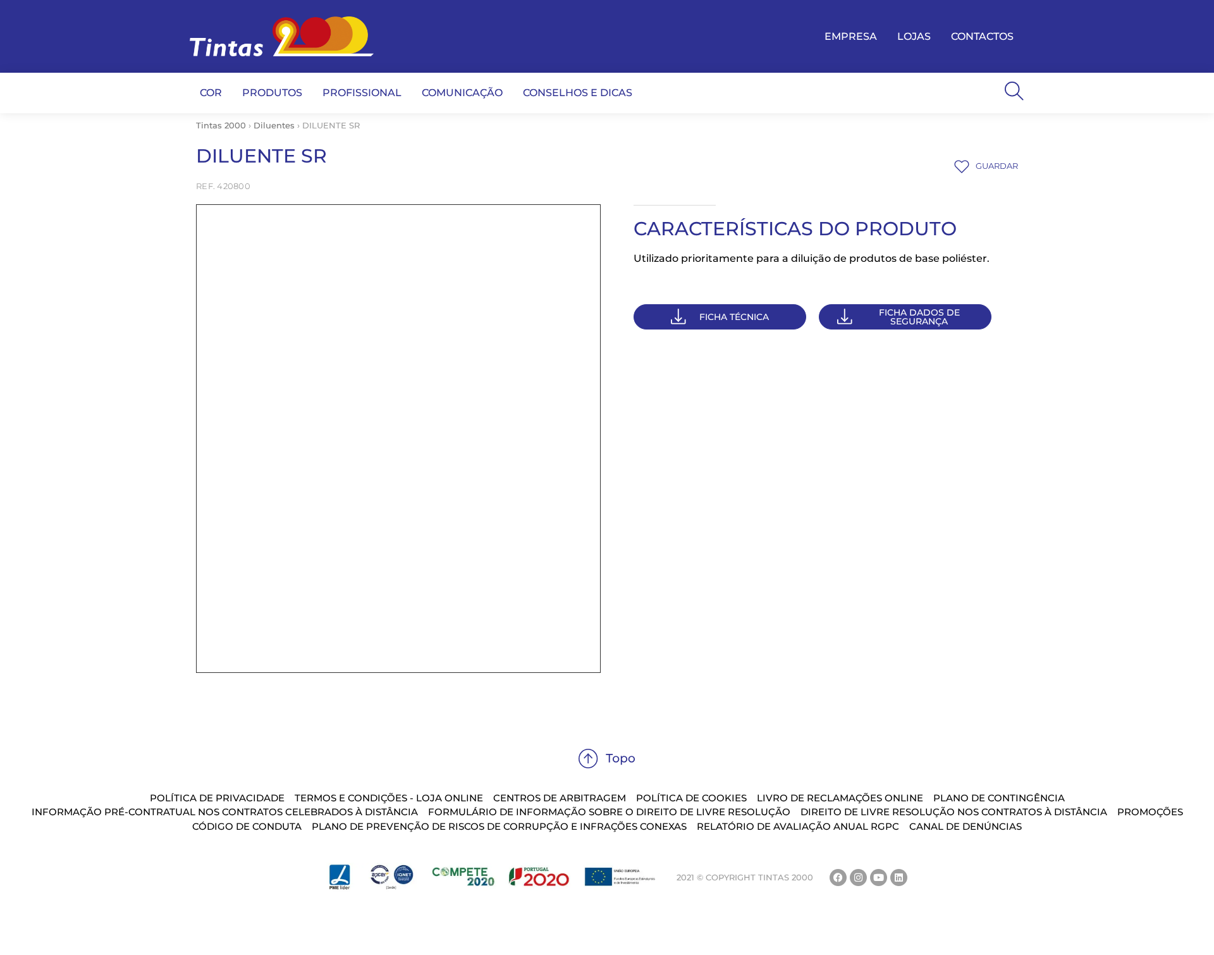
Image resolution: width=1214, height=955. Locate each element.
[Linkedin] (898, 877)
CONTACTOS (982, 36)
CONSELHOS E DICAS (577, 93)
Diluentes (274, 125)
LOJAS (914, 36)
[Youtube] (878, 877)
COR (211, 93)
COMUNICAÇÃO (462, 93)
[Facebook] (838, 877)
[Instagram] (858, 877)
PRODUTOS (272, 93)
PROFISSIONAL (362, 93)
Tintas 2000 (221, 125)
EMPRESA (851, 36)
